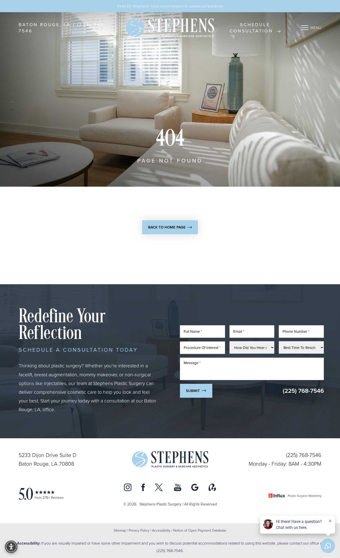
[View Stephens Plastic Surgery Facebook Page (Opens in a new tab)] (143, 488)
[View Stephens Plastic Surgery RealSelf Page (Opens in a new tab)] (212, 488)
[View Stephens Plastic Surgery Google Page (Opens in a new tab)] (195, 488)
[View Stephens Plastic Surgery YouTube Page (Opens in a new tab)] (177, 488)
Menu (315, 27)
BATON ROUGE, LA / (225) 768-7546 (62, 27)
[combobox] (202, 347)
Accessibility (161, 530)
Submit (193, 390)
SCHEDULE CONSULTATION (252, 27)
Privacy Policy (139, 530)
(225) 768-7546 (303, 390)
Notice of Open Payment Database (199, 530)
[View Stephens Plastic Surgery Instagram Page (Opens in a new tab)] (127, 488)
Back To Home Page (167, 227)
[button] (304, 27)
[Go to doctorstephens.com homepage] (170, 27)
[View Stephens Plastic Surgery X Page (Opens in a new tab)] (159, 488)
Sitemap (120, 530)
